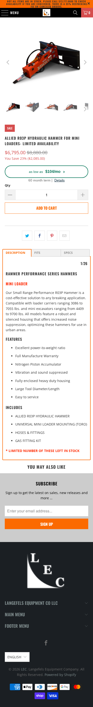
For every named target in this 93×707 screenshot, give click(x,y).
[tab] (16, 253)
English (14, 657)
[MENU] (2, 12)
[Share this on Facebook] (39, 236)
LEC (24, 669)
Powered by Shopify (60, 674)
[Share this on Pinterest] (52, 236)
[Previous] (8, 62)
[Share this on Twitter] (27, 236)
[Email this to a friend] (64, 236)
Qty (7, 185)
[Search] (75, 12)
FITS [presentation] (37, 253)
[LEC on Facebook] (46, 643)
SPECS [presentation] (68, 253)
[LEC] (46, 12)
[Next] (84, 62)
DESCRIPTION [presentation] (15, 253)
